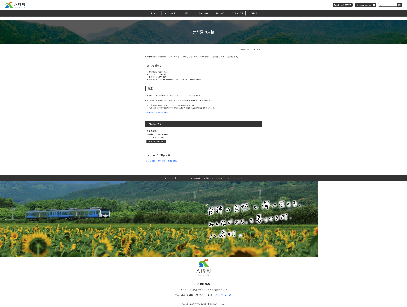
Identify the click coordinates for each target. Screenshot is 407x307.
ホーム (153, 13)
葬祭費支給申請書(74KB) (155, 112)
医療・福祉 (161, 161)
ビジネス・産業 (237, 13)
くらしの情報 (170, 13)
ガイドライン (182, 178)
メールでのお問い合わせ (156, 141)
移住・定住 (220, 13)
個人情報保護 (195, 178)
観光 (186, 13)
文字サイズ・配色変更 (343, 5)
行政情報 (254, 13)
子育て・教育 (204, 13)
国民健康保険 (172, 161)
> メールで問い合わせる (223, 295)
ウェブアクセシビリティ (234, 178)
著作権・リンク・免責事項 (213, 178)
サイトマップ (169, 178)
